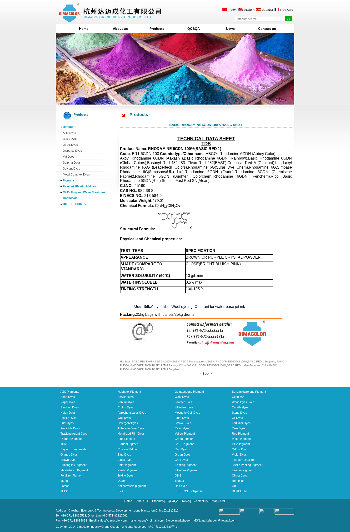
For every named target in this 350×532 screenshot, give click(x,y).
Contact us (267, 28)
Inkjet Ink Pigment (186, 470)
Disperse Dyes (72, 150)
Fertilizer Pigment (71, 475)
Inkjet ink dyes (184, 407)
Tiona (64, 480)
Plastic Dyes (68, 418)
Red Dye (180, 449)
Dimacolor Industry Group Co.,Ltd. (98, 526)
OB (234, 486)
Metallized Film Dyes (131, 433)
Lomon (65, 486)
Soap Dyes (67, 397)
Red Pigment (240, 433)
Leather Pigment (242, 470)
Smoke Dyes (183, 423)
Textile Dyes (125, 475)
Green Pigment (184, 439)
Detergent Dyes (128, 423)
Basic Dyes (70, 139)
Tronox (179, 480)
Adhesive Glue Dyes (131, 428)
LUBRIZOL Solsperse (189, 491)
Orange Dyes (69, 454)
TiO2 (63, 444)
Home (83, 28)
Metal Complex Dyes (76, 174)
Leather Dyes (183, 402)
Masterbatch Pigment (74, 470)
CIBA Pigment (241, 444)
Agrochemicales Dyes (132, 412)
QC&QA (193, 28)
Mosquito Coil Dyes (187, 412)
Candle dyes (240, 407)
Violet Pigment (241, 439)
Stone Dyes (239, 412)
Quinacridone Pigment (189, 391)
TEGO (64, 491)
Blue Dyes (124, 454)
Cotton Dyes (126, 407)
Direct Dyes (70, 144)
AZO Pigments (69, 391)
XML (223, 501)
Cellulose (238, 397)
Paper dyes (67, 402)
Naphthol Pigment (129, 391)
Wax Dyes (124, 418)
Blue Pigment (126, 439)
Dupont (122, 480)
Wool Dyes (182, 397)
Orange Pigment (71, 439)
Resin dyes (182, 428)
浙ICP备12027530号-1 (162, 526)
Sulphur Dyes (71, 162)
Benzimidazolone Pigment (249, 391)
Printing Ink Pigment (73, 465)
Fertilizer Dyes (241, 423)
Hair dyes (181, 486)
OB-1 (178, 475)
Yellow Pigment (185, 433)
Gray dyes (181, 460)
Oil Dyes (237, 418)
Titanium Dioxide (243, 460)
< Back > (206, 373)
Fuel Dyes (67, 423)
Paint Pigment (127, 465)
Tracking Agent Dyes (73, 433)
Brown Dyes (68, 460)
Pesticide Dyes (70, 428)
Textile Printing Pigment (247, 465)
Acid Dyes (69, 133)
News (230, 28)
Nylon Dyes (67, 412)
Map (215, 501)
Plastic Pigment (128, 470)
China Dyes (239, 475)
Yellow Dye (239, 449)
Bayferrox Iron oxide (73, 449)
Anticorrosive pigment (132, 486)
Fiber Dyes (182, 418)
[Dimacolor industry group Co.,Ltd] (110, 20)
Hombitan (238, 480)
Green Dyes (182, 454)
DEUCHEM (239, 491)
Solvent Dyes (71, 168)
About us (120, 28)
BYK (120, 491)
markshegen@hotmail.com (146, 520)
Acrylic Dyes (126, 397)
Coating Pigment (185, 465)
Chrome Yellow (127, 449)
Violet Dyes (239, 454)
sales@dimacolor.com (112, 520)
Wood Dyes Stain (243, 402)
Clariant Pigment (128, 444)
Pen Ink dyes (126, 402)
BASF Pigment (184, 444)
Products (157, 28)
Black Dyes (125, 460)
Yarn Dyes (238, 428)
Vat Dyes (68, 156)
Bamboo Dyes (69, 407)
